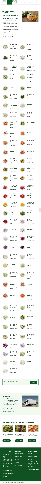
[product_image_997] (22, 307)
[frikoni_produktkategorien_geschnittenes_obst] (33, 428)
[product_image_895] (22, 265)
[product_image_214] (22, 88)
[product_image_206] (5, 68)
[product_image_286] (22, 362)
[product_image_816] (5, 354)
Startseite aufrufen (19, 453)
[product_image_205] (5, 88)
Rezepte (17, 464)
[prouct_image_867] (5, 47)
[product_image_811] (5, 265)
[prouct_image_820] (22, 47)
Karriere (17, 459)
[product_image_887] (22, 204)
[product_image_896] (5, 327)
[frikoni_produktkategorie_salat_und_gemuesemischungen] (7, 428)
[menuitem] (4, 2)
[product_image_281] (5, 337)
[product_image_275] (22, 97)
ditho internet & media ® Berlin (10, 482)
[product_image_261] (22, 284)
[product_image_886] (22, 187)
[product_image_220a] (5, 133)
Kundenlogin (17, 467)
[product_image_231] (5, 187)
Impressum (30, 453)
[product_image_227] (5, 161)
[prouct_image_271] (5, 362)
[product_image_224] (5, 152)
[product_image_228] (22, 57)
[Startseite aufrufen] (6, 452)
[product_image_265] (5, 257)
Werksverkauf (18, 461)
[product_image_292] (22, 275)
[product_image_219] (22, 143)
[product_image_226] (5, 143)
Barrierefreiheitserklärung (33, 469)
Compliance (30, 455)
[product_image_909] (22, 178)
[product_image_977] (5, 123)
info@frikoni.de (8, 466)
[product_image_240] (5, 213)
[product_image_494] (5, 105)
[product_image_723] (5, 115)
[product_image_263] (22, 257)
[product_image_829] (22, 345)
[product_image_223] (22, 152)
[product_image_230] (5, 196)
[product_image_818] (22, 247)
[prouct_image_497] (22, 295)
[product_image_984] (22, 68)
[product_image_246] (22, 230)
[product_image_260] (5, 284)
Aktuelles (17, 462)
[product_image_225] (5, 169)
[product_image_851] (22, 238)
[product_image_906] (22, 196)
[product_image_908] (5, 204)
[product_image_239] (22, 213)
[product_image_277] (22, 337)
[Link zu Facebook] (3, 7)
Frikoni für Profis (18, 456)
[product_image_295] (22, 123)
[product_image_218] (22, 77)
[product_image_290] (5, 275)
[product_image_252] (5, 317)
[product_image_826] (5, 345)
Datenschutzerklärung (32, 456)
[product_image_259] (5, 371)
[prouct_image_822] (5, 57)
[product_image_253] (5, 247)
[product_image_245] (5, 221)
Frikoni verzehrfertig (19, 458)
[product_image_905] (22, 221)
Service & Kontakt (18, 465)
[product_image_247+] (5, 230)
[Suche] (34, 2)
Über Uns (17, 455)
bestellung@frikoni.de (9, 411)
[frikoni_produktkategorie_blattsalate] (20, 428)
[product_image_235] (22, 161)
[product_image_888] (5, 178)
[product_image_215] (5, 77)
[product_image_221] (22, 133)
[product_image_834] (5, 97)
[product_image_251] (5, 307)
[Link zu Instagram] (4, 7)
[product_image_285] (22, 115)
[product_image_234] (22, 169)
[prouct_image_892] (5, 238)
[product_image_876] (22, 317)
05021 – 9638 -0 (9, 408)
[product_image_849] (22, 327)
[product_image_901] (22, 105)
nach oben (30, 473)
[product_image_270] (22, 354)
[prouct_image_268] (5, 295)
